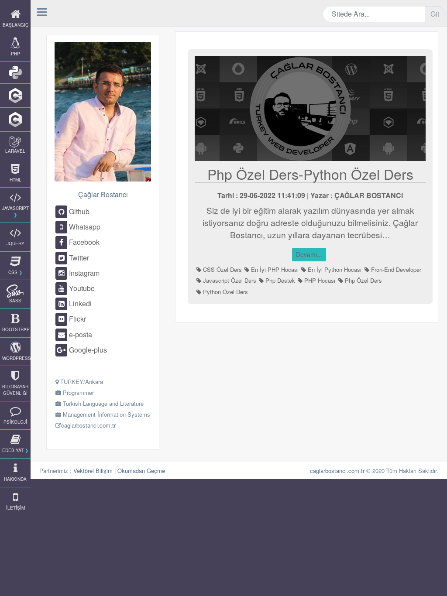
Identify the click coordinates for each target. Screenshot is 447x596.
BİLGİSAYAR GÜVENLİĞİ (15, 390)
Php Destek (279, 280)
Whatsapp (83, 227)
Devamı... (309, 254)
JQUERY (15, 243)
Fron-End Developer (395, 269)
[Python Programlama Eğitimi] (15, 73)
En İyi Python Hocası (333, 269)
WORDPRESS (16, 358)
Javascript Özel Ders (228, 280)
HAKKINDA (15, 479)
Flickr (76, 319)
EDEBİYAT (13, 450)
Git (434, 14)
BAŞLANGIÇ (15, 25)
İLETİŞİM (15, 508)
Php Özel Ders (362, 280)
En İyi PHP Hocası (274, 269)
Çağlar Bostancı (103, 194)
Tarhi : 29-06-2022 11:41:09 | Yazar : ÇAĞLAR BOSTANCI (310, 195)
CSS (12, 272)
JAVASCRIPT (15, 208)
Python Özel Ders (224, 292)
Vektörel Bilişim (93, 470)
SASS (15, 301)
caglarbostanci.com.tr (88, 425)
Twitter (78, 258)
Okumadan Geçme (141, 470)
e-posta (79, 334)
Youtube (81, 288)
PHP (15, 54)
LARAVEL (15, 151)
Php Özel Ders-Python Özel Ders (310, 174)
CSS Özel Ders (221, 269)
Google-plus (87, 350)
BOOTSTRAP (16, 329)
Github (78, 211)
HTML (15, 180)
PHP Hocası (319, 280)
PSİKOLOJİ (15, 422)
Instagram (83, 273)
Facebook (83, 242)
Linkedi (79, 303)
